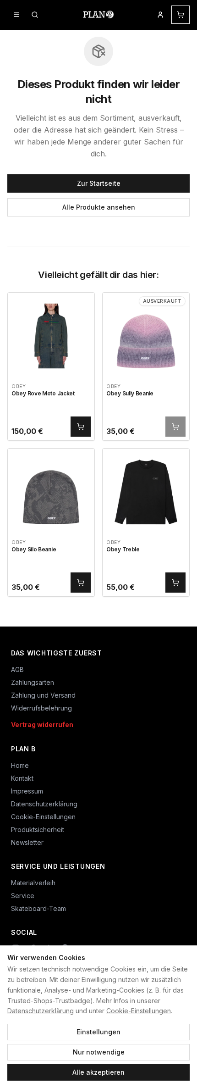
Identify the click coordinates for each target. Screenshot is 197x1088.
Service (22, 895)
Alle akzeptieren (98, 1072)
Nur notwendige (99, 1052)
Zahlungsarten (32, 682)
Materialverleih (33, 883)
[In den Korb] (81, 426)
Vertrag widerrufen (42, 724)
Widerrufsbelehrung (41, 708)
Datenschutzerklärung (40, 1011)
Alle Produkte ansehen (98, 207)
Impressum (27, 791)
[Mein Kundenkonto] (160, 15)
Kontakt (22, 778)
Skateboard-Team (38, 908)
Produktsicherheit (37, 829)
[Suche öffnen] (35, 15)
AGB (17, 669)
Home (20, 765)
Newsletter (27, 842)
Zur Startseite (98, 183)
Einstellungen (98, 1032)
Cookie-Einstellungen (138, 1011)
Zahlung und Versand (43, 695)
